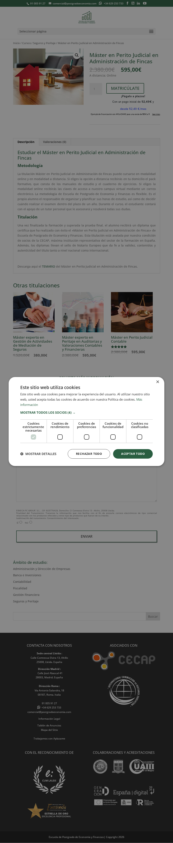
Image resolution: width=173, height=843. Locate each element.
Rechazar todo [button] (89, 454)
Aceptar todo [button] (133, 454)
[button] (86, 412)
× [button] (157, 382)
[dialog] (86, 421)
